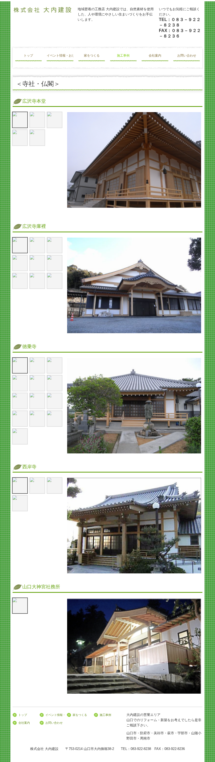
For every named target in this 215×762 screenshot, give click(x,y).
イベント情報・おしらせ (60, 55)
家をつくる (92, 55)
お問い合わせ (186, 55)
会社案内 (155, 55)
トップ (28, 55)
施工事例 (123, 55)
